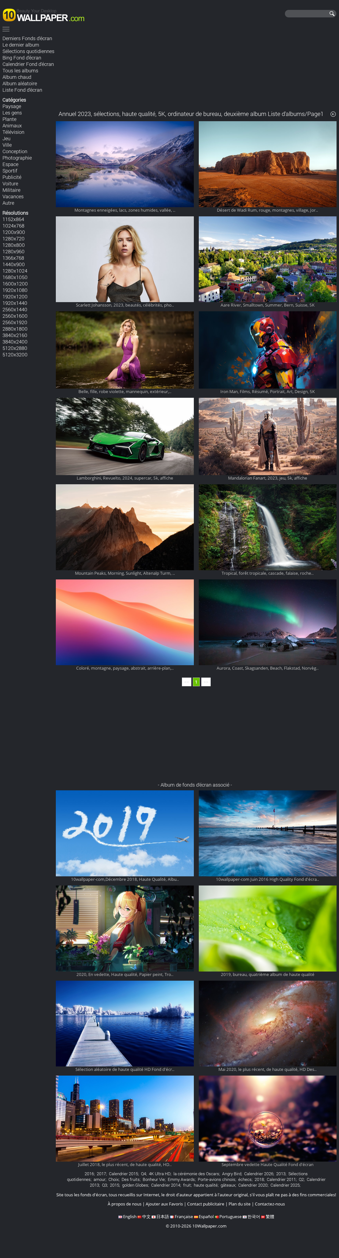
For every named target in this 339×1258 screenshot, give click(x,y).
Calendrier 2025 (285, 1185)
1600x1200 (15, 283)
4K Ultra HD (159, 1173)
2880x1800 (15, 328)
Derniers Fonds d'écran (27, 38)
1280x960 (13, 251)
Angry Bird (231, 1173)
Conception (14, 151)
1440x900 (13, 264)
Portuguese (230, 1216)
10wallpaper (45, 14)
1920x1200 (15, 296)
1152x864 (13, 219)
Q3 (104, 1185)
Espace (10, 164)
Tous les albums (20, 70)
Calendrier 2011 (281, 1179)
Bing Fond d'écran (21, 57)
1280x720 (13, 238)
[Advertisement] (196, 69)
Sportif (9, 170)
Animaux (12, 125)
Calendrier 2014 (165, 1185)
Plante (9, 119)
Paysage (11, 106)
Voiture (10, 183)
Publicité (11, 177)
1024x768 (13, 225)
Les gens (12, 112)
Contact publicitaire (205, 1204)
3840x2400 (15, 341)
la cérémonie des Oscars (196, 1173)
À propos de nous (124, 1204)
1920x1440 (14, 303)
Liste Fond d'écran (22, 89)
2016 (89, 1173)
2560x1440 (14, 309)
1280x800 (13, 245)
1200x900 (13, 232)
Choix (113, 1179)
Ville (7, 145)
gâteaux (228, 1185)
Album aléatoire (19, 83)
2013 (280, 1173)
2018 (259, 1179)
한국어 (253, 1216)
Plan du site (240, 1204)
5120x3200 (15, 354)
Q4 (143, 1173)
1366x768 (13, 258)
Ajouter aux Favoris (164, 1204)
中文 (146, 1216)
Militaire (11, 190)
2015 (114, 1185)
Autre (8, 203)
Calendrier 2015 (123, 1173)
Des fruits (131, 1179)
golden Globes (135, 1185)
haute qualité (206, 1185)
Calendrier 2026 (258, 1173)
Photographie (17, 157)
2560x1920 (14, 322)
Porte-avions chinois (216, 1179)
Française (184, 1216)
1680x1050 (15, 277)
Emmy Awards (181, 1179)
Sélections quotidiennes (28, 51)
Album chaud (16, 77)
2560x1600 (15, 316)
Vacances (13, 196)
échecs (245, 1179)
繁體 (270, 1216)
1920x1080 (15, 290)
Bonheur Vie (154, 1179)
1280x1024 (14, 270)
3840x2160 (14, 335)
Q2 (301, 1179)
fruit (187, 1185)
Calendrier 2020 (253, 1185)
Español (206, 1216)
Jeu (6, 138)
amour (99, 1179)
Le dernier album (20, 44)
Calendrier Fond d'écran (28, 64)
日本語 (162, 1216)
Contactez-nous (270, 1204)
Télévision (13, 132)
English (129, 1216)
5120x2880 (14, 348)
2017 (101, 1173)
